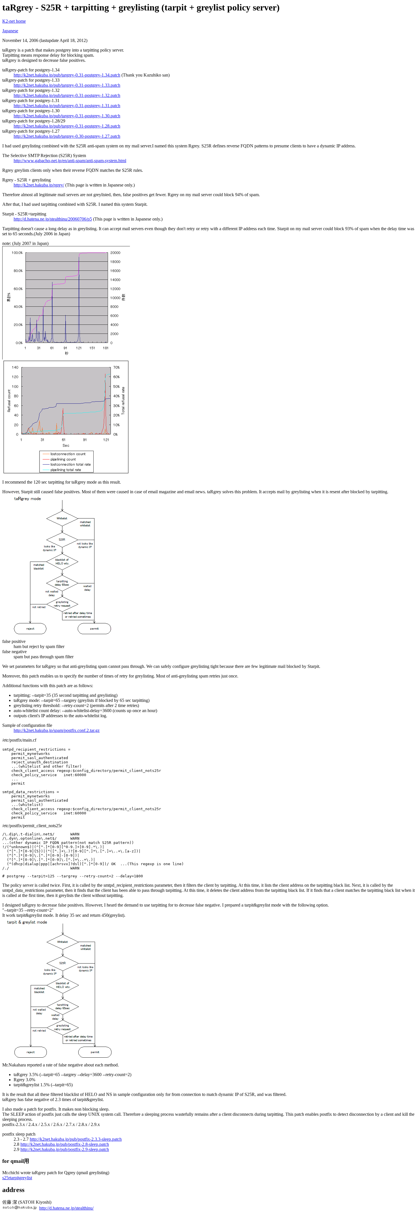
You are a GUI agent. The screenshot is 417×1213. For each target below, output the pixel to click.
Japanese (10, 30)
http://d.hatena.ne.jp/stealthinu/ (66, 1208)
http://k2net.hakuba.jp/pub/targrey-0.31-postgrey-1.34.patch (67, 75)
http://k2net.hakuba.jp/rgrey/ (39, 185)
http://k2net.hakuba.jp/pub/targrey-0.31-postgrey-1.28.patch (67, 126)
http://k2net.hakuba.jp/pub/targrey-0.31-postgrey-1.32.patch (67, 95)
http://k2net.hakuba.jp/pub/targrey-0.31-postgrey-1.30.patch (67, 115)
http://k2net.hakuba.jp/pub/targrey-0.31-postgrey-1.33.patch (67, 85)
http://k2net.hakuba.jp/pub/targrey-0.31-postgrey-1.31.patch (67, 105)
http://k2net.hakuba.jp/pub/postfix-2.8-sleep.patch (64, 1144)
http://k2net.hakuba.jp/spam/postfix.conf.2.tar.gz (57, 730)
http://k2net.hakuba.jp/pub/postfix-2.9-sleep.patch (64, 1149)
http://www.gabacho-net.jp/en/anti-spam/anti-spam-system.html (70, 160)
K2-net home (14, 21)
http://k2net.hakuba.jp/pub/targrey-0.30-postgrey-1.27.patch (67, 136)
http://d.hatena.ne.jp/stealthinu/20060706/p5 (53, 219)
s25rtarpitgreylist (17, 1177)
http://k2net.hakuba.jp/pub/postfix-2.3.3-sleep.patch (76, 1139)
